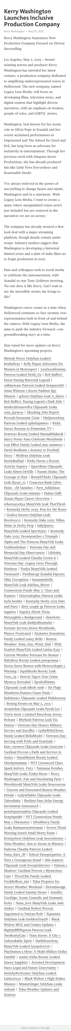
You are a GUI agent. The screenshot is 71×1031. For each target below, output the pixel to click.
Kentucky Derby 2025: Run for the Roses (36, 509)
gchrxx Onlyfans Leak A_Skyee (41, 396)
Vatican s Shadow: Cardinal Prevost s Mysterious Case (36, 870)
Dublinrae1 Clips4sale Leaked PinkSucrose (35, 698)
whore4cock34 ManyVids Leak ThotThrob (35, 504)
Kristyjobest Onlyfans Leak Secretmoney (33, 838)
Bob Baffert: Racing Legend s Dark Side (33, 401)
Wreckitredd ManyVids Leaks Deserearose (35, 784)
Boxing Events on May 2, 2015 (29, 703)
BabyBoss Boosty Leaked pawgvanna (31, 660)
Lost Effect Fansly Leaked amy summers (33, 445)
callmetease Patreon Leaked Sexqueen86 (34, 385)
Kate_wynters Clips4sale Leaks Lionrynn (33, 746)
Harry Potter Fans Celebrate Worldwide (33, 439)
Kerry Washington (14, 31)
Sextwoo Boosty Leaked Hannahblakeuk (33, 434)
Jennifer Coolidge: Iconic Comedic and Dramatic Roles (34, 897)
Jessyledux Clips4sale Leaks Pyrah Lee (32, 709)
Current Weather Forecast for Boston (31, 655)
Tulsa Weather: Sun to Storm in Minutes (33, 844)
